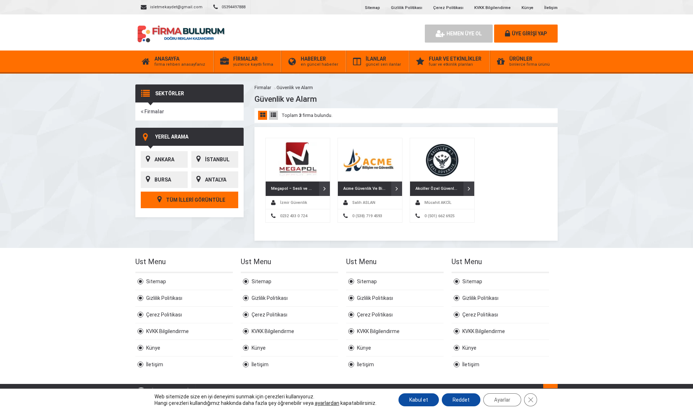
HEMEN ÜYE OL (464, 33)
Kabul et (418, 400)
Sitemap (372, 7)
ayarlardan (327, 403)
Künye (527, 7)
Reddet (461, 400)
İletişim (551, 7)
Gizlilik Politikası (406, 7)
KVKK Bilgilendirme (492, 7)
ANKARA (164, 159)
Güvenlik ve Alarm (294, 87)
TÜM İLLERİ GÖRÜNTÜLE (195, 200)
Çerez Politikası (448, 7)
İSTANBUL (217, 159)
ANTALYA (215, 180)
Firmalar (153, 111)
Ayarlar (502, 400)
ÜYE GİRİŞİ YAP (529, 33)
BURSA (162, 180)
